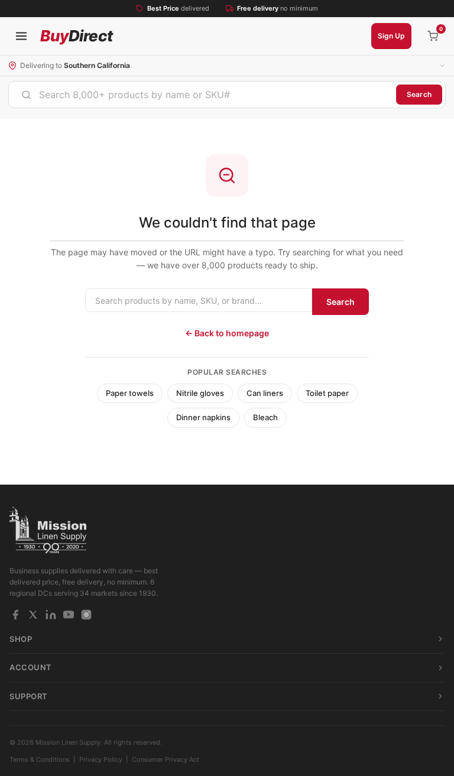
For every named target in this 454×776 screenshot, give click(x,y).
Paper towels (130, 393)
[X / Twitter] (33, 615)
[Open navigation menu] (21, 36)
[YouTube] (68, 615)
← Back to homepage (227, 333)
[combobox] (202, 94)
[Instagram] (86, 615)
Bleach (265, 417)
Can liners (265, 393)
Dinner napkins (203, 417)
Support (28, 696)
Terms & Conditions (39, 759)
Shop (20, 639)
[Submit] (26, 94)
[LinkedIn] (51, 615)
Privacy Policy (100, 759)
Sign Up (391, 35)
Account (30, 667)
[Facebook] (15, 615)
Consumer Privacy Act (165, 759)
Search (419, 94)
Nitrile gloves (200, 393)
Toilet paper (327, 393)
